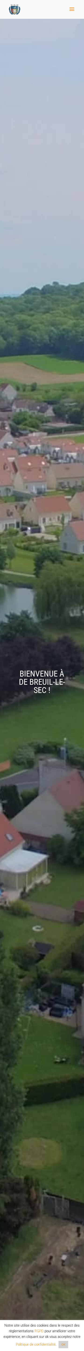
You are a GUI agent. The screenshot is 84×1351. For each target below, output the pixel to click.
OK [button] (63, 1344)
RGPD (39, 1331)
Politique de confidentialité (36, 1344)
